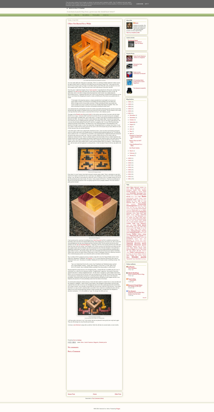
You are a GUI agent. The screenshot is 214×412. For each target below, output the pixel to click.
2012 (129, 176)
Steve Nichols (134, 247)
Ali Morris (144, 188)
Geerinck (128, 208)
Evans (127, 207)
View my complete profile (133, 32)
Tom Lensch (132, 250)
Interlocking (143, 214)
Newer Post (71, 394)
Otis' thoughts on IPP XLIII (134, 286)
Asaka (144, 191)
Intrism (127, 216)
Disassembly (142, 204)
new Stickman (77, 325)
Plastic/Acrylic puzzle (136, 236)
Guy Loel (140, 210)
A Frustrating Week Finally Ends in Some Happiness (138, 81)
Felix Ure (135, 207)
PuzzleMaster (129, 238)
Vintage (132, 255)
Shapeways (129, 246)
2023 (129, 108)
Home (69, 15)
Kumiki (144, 220)
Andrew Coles (137, 190)
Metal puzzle (141, 225)
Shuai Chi (140, 246)
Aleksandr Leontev (139, 187)
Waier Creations (138, 255)
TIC (127, 250)
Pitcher (127, 235)
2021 (129, 113)
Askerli (127, 193)
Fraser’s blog (132, 279)
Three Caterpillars (132, 268)
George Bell (132, 208)
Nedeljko (128, 230)
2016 (129, 167)
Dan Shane (134, 201)
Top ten (139, 250)
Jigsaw (130, 217)
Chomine (136, 198)
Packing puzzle (134, 232)
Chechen (90, 258)
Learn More (139, 4)
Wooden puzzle (103, 342)
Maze (134, 225)
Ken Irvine (131, 220)
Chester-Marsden (130, 198)
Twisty (132, 252)
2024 (129, 106)
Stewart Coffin (142, 247)
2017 (129, 165)
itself (90, 114)
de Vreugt (143, 201)
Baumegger (140, 193)
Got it (147, 4)
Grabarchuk (128, 210)
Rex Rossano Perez (137, 240)
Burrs (82, 342)
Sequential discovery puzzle (136, 243)
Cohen (144, 198)
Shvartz (144, 246)
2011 (129, 178)
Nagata (136, 229)
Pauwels (128, 234)
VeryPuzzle (144, 253)
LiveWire (128, 223)
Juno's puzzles (93, 90)
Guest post (135, 210)
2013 (129, 174)
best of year (78, 91)
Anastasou (129, 190)
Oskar (127, 232)
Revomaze (129, 240)
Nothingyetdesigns (136, 231)
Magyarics (96, 342)
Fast (131, 207)
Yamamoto (129, 259)
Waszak (144, 255)
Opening (144, 231)
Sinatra (127, 247)
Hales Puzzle (135, 211)
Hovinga (132, 214)
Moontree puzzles (130, 228)
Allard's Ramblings (133, 273)
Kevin (136, 23)
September (133, 122)
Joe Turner (136, 217)
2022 (129, 111)
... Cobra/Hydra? (132, 280)
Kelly (127, 220)
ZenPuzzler (131, 267)
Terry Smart (143, 249)
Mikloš (135, 226)
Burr (140, 196)
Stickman (128, 249)
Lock (133, 223)
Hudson (137, 214)
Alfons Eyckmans (135, 188)
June (131, 129)
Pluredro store (79, 114)
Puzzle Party (136, 237)
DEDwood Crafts (130, 202)
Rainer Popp (143, 238)
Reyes (144, 240)
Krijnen (140, 220)
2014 (129, 172)
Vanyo (139, 253)
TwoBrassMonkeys (139, 252)
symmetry (138, 249)
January (132, 155)
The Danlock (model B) (139, 88)
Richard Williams (130, 241)
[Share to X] (72, 342)
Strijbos (133, 249)
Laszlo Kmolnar (134, 222)
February (132, 153)
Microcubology (129, 226)
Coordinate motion (131, 199)
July (131, 126)
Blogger (118, 408)
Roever (141, 241)
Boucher (136, 194)
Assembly (133, 193)
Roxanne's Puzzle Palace (135, 285)
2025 (129, 104)
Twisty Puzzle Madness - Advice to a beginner (139, 56)
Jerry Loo (132, 216)
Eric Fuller (143, 205)
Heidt (145, 213)
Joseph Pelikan (129, 218)
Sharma (135, 246)
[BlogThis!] (70, 342)
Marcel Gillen (129, 225)
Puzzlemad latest (133, 40)
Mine (141, 226)
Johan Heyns (142, 217)
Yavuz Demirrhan (136, 259)
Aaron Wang (129, 187)
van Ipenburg (134, 253)
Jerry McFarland (139, 216)
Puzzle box (129, 237)
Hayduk (134, 213)
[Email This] (68, 342)
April (131, 133)
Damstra (128, 201)
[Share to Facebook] (73, 342)
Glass (137, 208)
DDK (139, 201)
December (133, 115)
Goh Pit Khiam (142, 208)
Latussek (141, 222)
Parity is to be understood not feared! (139, 73)
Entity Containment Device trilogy (136, 274)
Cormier (139, 199)
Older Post (118, 394)
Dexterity (144, 202)
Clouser (140, 198)
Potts (145, 235)
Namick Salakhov (142, 229)
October (132, 119)
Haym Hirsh (140, 213)
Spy (78, 244)
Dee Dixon (138, 202)
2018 (129, 163)
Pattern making (143, 232)
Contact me (106, 15)
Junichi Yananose (88, 342)
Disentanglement (131, 206)
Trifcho (127, 252)
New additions (86, 15)
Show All (144, 297)
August (132, 124)
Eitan (139, 205)
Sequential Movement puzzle (136, 245)
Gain (143, 207)
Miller (139, 226)
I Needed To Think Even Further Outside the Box (135, 137)
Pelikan (134, 234)
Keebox (144, 219)
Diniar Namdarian (131, 204)
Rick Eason (137, 241)
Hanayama (142, 211)
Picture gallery (96, 15)
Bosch (132, 194)
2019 (129, 160)
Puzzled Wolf (143, 237)
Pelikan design (142, 234)
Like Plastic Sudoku (134, 148)
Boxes (141, 194)
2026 (129, 102)
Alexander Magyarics (85, 244)
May (131, 131)
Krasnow (136, 220)
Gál (145, 207)
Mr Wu (142, 228)
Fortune (139, 207)
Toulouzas (144, 250)
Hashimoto (129, 213)
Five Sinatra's (132, 291)
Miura (144, 226)
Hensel (128, 214)
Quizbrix (136, 238)
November (133, 117)
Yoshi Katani (143, 258)
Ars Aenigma (139, 191)
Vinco (127, 255)
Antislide (133, 191)
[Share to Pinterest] (75, 342)
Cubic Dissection (97, 240)
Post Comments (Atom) (98, 398)
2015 (129, 169)
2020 (129, 158)
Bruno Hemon (134, 196)
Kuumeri (128, 221)
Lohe (138, 223)
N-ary (132, 229)
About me (76, 15)
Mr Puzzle (137, 228)
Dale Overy (143, 199)
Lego (145, 221)
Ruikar (144, 241)
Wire (127, 257)
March (131, 150)
